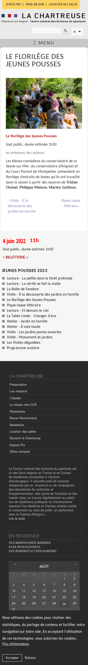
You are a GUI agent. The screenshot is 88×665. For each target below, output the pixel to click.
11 (23, 591)
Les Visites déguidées (23, 343)
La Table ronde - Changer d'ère (31, 316)
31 (13, 609)
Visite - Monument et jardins (29, 337)
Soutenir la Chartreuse (25, 438)
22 (64, 597)
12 (34, 591)
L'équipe (15, 398)
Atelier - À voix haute (23, 327)
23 (74, 597)
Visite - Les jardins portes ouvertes (34, 332)
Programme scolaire (23, 348)
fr (75, 32)
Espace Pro (17, 445)
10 (13, 591)
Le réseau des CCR (23, 404)
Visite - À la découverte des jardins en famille (43, 295)
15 (64, 591)
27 (44, 603)
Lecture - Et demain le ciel (28, 311)
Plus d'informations (15, 644)
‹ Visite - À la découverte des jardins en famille (22, 206)
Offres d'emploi (20, 451)
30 (74, 603)
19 (34, 597)
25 (23, 603)
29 (64, 604)
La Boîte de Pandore (23, 289)
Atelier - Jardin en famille (27, 321)
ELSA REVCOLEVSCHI (24, 547)
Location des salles (23, 431)
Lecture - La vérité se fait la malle (34, 284)
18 (23, 597)
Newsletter (17, 425)
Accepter (12, 658)
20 (44, 597)
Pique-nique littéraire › (70, 203)
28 (54, 603)
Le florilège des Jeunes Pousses (31, 300)
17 (13, 597)
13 (44, 591)
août (44, 566)
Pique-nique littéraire (24, 305)
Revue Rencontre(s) (23, 418)
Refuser (30, 658)
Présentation (18, 384)
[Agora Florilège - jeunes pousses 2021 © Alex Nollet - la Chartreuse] (44, 103)
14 (54, 591)
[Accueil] (44, 18)
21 (54, 597)
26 (34, 603)
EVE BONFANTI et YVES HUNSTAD (32, 551)
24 (13, 603)
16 (74, 591)
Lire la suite (17, 518)
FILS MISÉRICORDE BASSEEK (30, 542)
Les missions (18, 391)
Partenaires (17, 411)
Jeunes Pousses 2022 (25, 270)
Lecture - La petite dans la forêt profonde (39, 278)
